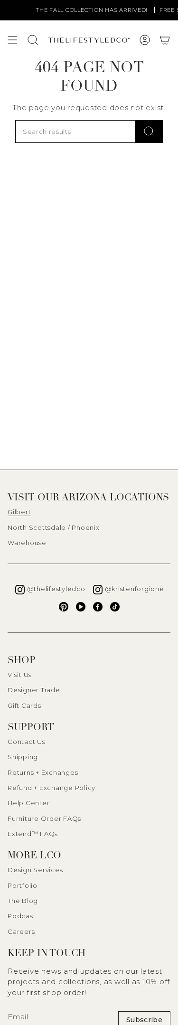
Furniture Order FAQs (44, 818)
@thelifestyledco (56, 588)
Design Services (35, 870)
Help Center (28, 803)
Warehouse (27, 542)
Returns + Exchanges (43, 772)
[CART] (165, 40)
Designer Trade (34, 690)
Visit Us (20, 674)
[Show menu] (12, 40)
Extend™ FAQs (33, 833)
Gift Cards (24, 705)
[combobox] (75, 131)
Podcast (22, 916)
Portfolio (22, 885)
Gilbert (19, 512)
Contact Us (27, 741)
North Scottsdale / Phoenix (54, 527)
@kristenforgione (134, 588)
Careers (21, 931)
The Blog (23, 900)
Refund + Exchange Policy (51, 787)
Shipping (23, 757)
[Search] (149, 131)
